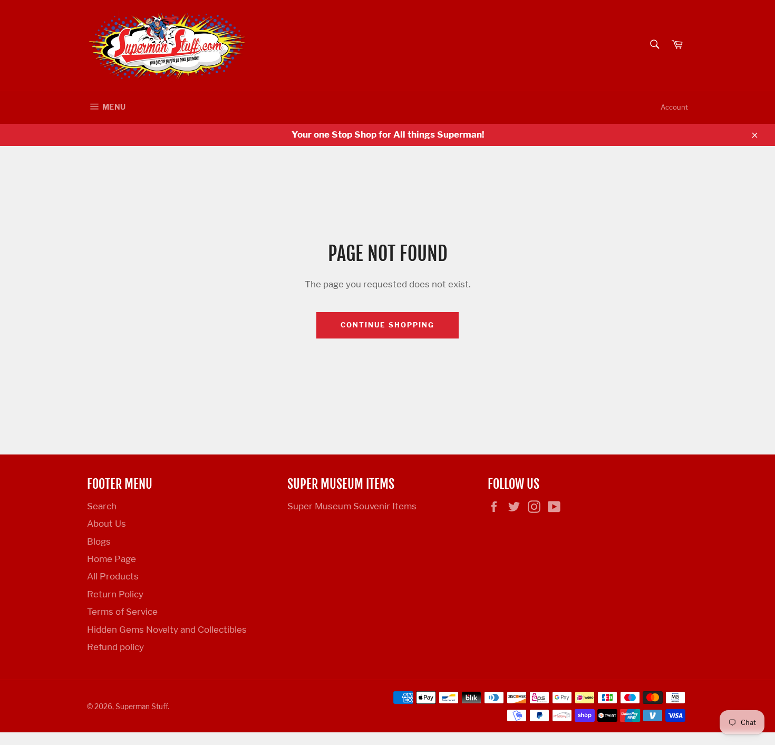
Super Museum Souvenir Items (351, 506)
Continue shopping (387, 325)
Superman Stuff (141, 706)
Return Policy (115, 594)
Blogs (99, 541)
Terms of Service (122, 611)
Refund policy (115, 647)
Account (674, 107)
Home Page (111, 559)
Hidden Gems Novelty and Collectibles (167, 629)
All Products (113, 576)
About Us (106, 523)
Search (102, 506)
